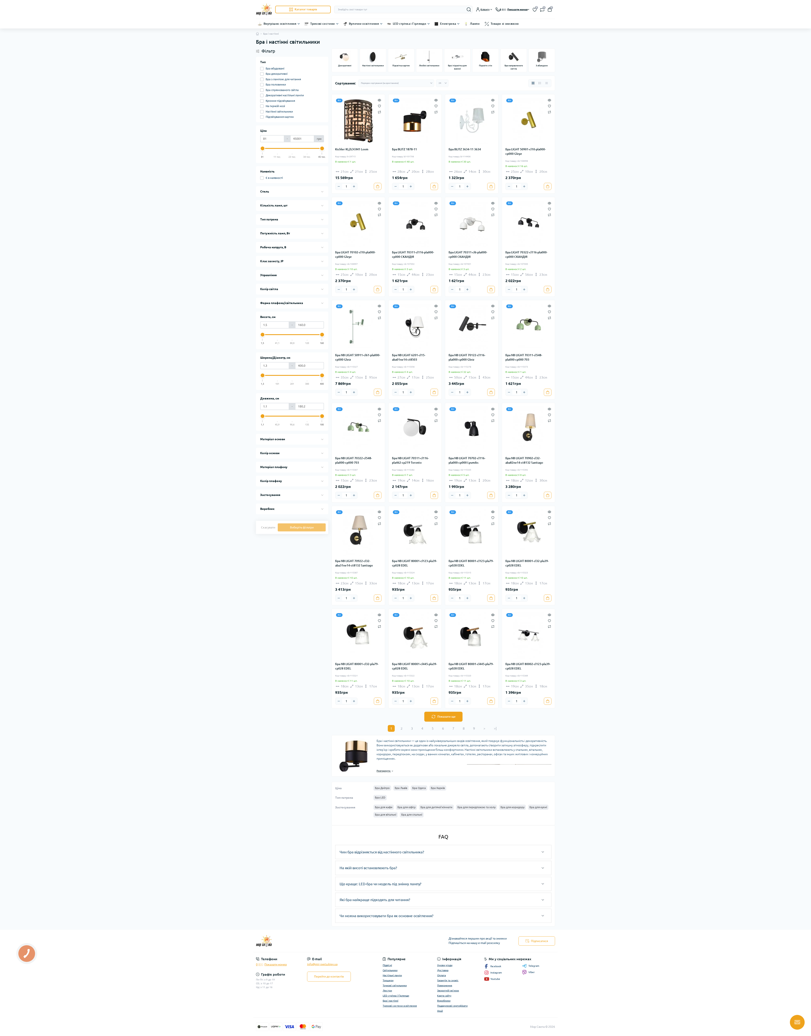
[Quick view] (379, 100)
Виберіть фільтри (302, 527)
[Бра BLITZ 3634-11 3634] (472, 121)
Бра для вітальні (385, 814)
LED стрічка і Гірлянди (409, 23)
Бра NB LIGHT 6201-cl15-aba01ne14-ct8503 (408, 357)
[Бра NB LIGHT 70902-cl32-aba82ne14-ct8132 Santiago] (528, 429)
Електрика (448, 23)
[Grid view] (533, 83)
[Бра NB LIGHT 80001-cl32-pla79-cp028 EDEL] (358, 635)
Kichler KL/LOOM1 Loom (351, 149)
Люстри (387, 990)
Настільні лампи (392, 975)
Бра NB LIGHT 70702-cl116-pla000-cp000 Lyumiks (467, 460)
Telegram (533, 965)
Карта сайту (444, 995)
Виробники (443, 1000)
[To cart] (377, 186)
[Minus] (338, 186)
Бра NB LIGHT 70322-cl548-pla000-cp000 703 (353, 460)
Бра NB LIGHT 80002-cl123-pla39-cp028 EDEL (527, 666)
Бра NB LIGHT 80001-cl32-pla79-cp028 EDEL (356, 666)
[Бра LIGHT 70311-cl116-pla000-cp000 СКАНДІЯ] (415, 224)
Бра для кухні (538, 807)
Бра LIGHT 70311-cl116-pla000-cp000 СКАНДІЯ (413, 254)
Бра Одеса (419, 787)
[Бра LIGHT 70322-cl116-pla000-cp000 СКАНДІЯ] (528, 224)
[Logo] (264, 9)
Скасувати (268, 527)
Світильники (390, 970)
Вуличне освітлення (364, 23)
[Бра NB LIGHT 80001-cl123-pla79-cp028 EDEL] (472, 532)
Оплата (441, 975)
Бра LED (380, 797)
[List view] (540, 83)
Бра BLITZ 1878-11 (404, 149)
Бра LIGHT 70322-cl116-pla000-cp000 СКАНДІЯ (526, 254)
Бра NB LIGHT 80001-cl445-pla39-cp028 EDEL (414, 666)
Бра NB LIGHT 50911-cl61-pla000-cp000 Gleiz (357, 357)
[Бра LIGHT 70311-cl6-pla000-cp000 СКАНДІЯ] (472, 224)
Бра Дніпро (382, 787)
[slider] (262, 148)
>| (495, 728)
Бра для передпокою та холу (476, 807)
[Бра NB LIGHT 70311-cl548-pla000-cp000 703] (528, 327)
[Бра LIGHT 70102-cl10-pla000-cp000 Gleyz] (358, 224)
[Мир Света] (329, 941)
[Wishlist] (379, 105)
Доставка (442, 970)
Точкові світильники (395, 985)
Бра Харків (438, 787)
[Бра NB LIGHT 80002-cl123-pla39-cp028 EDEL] (528, 635)
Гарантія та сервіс (448, 980)
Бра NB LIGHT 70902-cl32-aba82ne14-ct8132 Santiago (524, 460)
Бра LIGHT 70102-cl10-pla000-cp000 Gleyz (355, 254)
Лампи (475, 23)
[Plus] (354, 186)
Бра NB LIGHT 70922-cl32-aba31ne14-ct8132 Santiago (354, 563)
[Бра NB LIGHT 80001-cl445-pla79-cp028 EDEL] (472, 635)
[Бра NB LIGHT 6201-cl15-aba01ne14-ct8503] (415, 327)
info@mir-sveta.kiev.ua (322, 964)
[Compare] (379, 112)
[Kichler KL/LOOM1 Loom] (358, 121)
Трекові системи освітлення (400, 1005)
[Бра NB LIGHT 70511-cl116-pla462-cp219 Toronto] (415, 429)
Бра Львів (401, 787)
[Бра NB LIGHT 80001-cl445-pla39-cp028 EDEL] (415, 635)
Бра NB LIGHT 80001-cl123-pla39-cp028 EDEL (414, 563)
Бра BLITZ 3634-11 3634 (465, 149)
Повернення (444, 985)
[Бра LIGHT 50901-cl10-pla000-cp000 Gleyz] (528, 121)
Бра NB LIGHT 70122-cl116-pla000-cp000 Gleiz (467, 357)
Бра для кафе (383, 807)
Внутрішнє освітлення (280, 23)
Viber (531, 972)
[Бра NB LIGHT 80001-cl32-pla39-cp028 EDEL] (528, 532)
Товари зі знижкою (505, 23)
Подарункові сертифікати (452, 1005)
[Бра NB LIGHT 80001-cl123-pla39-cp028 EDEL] (415, 532)
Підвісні (387, 965)
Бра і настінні (390, 1000)
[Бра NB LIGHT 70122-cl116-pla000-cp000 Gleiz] (472, 327)
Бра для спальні (411, 814)
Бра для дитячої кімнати (436, 807)
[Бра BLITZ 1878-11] (415, 121)
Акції (440, 1010)
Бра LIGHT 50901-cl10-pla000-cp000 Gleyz (525, 151)
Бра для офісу (406, 807)
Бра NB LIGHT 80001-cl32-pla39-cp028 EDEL (527, 563)
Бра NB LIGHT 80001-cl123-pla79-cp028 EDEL (471, 563)
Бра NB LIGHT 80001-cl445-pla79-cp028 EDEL (471, 666)
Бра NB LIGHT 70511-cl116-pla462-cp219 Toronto (410, 460)
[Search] (469, 9)
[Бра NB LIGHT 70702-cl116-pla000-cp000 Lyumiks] (472, 429)
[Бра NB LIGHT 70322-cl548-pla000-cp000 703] (358, 429)
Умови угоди (444, 965)
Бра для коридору (512, 807)
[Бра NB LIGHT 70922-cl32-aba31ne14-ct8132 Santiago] (358, 532)
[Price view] (546, 83)
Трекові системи (322, 23)
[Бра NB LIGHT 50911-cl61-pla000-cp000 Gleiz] (358, 327)
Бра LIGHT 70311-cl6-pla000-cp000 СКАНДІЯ (468, 254)
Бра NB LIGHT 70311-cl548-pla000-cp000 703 (523, 357)
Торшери (388, 980)
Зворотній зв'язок (448, 990)
